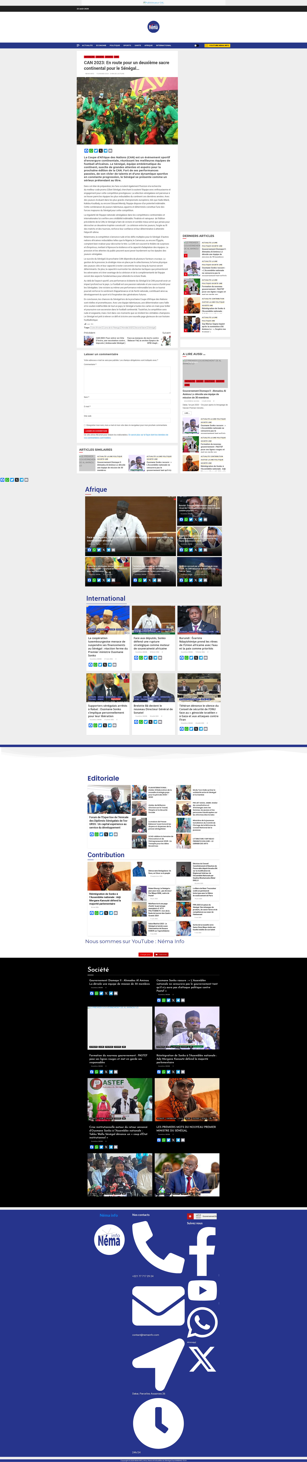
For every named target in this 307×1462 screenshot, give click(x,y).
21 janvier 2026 (199, 544)
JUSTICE (205, 302)
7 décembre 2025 (154, 574)
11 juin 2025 (154, 918)
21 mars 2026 (108, 659)
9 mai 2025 (198, 917)
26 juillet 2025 (199, 883)
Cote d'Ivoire (96, 328)
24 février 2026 (107, 544)
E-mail (87, 406)
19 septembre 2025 (156, 876)
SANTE (138, 45)
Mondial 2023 (127, 328)
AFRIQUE (149, 45)
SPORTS (127, 45)
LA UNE (110, 456)
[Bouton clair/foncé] (196, 45)
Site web (87, 416)
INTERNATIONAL (163, 45)
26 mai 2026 (94, 907)
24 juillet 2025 (154, 716)
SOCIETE (99, 57)
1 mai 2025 (198, 932)
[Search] (201, 45)
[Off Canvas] (78, 45)
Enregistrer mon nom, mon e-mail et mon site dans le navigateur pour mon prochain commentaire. (126, 425)
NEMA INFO (89, 73)
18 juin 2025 (154, 898)
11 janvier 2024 (103, 73)
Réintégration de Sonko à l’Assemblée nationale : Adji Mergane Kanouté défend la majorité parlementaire (213, 470)
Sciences (153, 699)
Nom (86, 397)
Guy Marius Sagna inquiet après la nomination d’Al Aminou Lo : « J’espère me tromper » (214, 328)
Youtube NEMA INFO (219, 45)
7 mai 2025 (153, 934)
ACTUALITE (87, 45)
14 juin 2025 (198, 898)
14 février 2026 (199, 513)
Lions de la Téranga (112, 328)
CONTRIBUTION (218, 299)
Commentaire (90, 364)
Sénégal (151, 328)
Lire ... (187, 413)
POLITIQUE (115, 45)
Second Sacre (140, 328)
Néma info (109, 1215)
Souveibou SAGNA (191, 401)
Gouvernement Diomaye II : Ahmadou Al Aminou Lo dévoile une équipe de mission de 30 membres (214, 253)
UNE (116, 57)
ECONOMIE (101, 45)
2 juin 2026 (206, 401)
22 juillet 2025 (199, 723)
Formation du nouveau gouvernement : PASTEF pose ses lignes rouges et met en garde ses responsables (214, 291)
